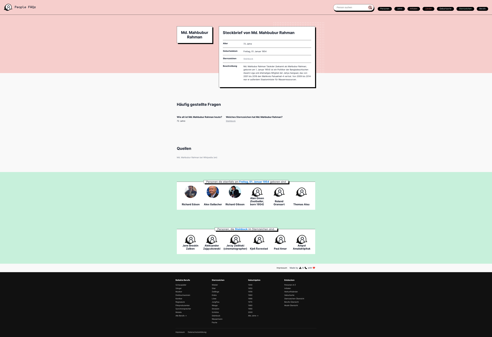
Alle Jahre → (253, 316)
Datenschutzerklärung (197, 332)
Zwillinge (215, 292)
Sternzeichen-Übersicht (294, 298)
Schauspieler (181, 285)
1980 (250, 305)
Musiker (179, 292)
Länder (428, 8)
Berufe (482, 8)
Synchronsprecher (183, 309)
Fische (214, 322)
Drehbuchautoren (183, 295)
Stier (214, 288)
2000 (250, 312)
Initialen (413, 8)
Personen (384, 8)
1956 (250, 292)
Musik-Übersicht (291, 305)
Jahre (399, 8)
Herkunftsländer (291, 292)
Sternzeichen (465, 8)
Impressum (282, 268)
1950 (250, 288)
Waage (215, 305)
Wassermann (217, 319)
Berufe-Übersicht (291, 302)
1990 (250, 309)
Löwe (214, 298)
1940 (250, 285)
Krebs (214, 295)
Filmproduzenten (183, 305)
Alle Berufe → (181, 316)
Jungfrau (215, 302)
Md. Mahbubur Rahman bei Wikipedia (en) (197, 157)
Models (179, 312)
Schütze (215, 312)
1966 (250, 298)
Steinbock (248, 59)
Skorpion (215, 309)
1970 (250, 302)
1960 (250, 295)
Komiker (179, 298)
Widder (215, 285)
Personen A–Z (290, 285)
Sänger (179, 288)
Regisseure (180, 302)
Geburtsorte (445, 8)
